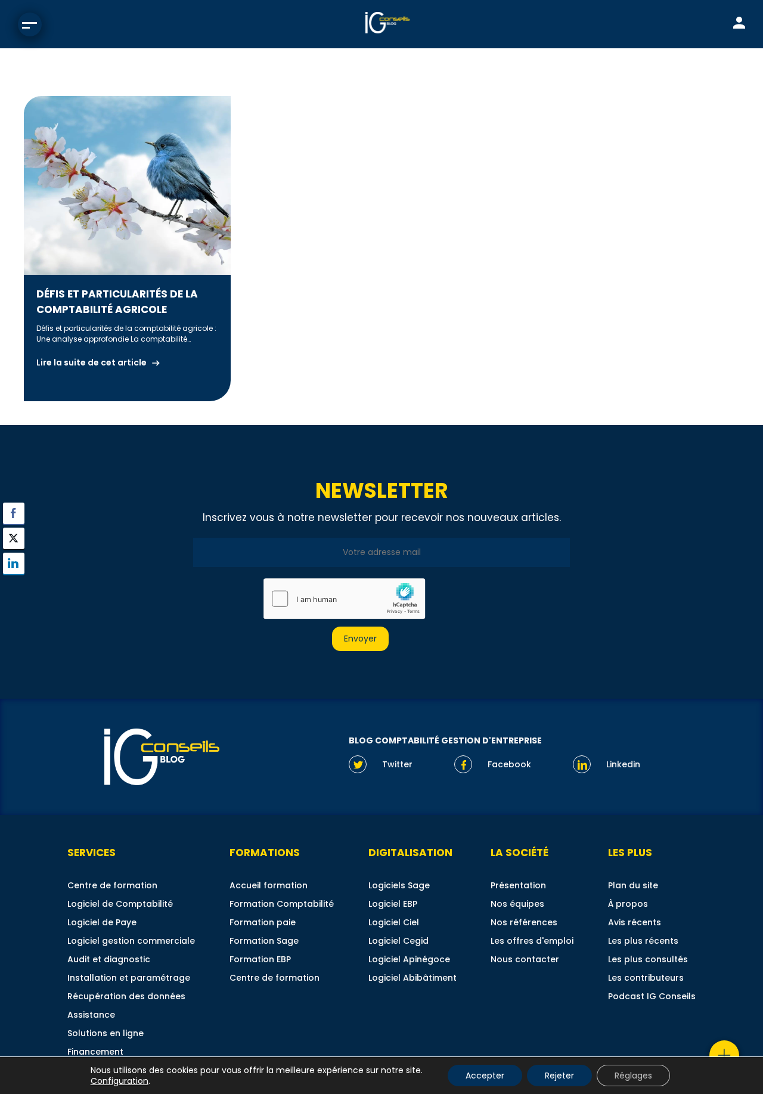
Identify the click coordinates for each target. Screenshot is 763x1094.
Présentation (518, 885)
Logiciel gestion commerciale (131, 941)
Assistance (91, 1015)
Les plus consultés (648, 959)
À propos (628, 904)
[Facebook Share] (13, 513)
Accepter (485, 1075)
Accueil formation (268, 885)
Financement (95, 1052)
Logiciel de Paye (102, 922)
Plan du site (633, 885)
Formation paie (262, 922)
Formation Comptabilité (281, 904)
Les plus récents (643, 941)
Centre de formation (112, 885)
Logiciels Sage (399, 885)
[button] (14, 586)
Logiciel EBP (392, 904)
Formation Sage (264, 941)
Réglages (633, 1075)
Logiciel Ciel (393, 922)
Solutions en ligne (105, 1033)
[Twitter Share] (13, 538)
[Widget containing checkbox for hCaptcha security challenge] (344, 598)
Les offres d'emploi (532, 941)
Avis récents (634, 922)
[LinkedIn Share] (13, 563)
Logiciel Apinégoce (409, 959)
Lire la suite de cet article (91, 362)
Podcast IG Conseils (652, 996)
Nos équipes (517, 904)
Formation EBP (260, 959)
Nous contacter (525, 959)
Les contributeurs (646, 978)
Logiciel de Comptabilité (120, 904)
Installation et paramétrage (128, 978)
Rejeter (559, 1075)
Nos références (524, 922)
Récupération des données (126, 996)
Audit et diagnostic (108, 959)
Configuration (119, 1081)
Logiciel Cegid (398, 941)
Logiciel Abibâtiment (412, 978)
